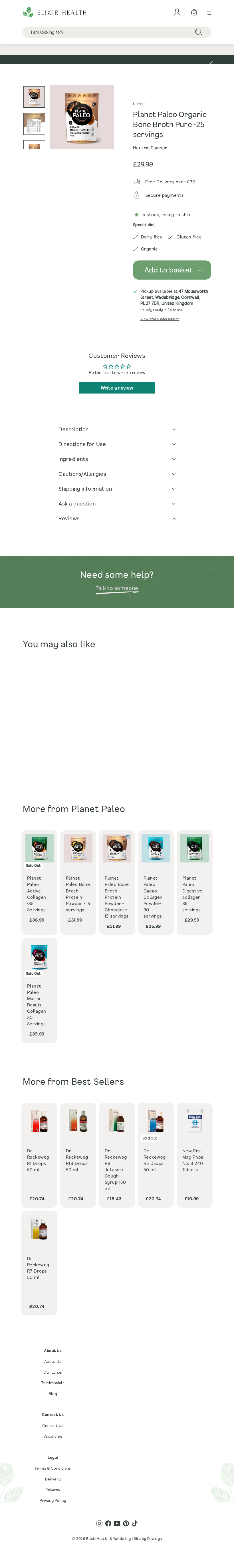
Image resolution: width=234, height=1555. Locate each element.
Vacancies (52, 1436)
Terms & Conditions (53, 1468)
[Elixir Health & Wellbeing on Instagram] (99, 1523)
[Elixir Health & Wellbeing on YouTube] (117, 1523)
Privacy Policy (53, 1500)
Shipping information (85, 488)
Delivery (53, 1479)
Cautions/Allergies (82, 474)
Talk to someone (117, 588)
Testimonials (52, 1383)
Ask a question (77, 503)
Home (138, 104)
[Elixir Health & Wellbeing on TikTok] (135, 1523)
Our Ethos (52, 1372)
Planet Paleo (98, 809)
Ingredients (73, 459)
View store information (159, 319)
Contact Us (53, 1425)
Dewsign (154, 1538)
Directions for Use (82, 444)
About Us (52, 1361)
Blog (53, 1393)
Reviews (69, 518)
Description (73, 429)
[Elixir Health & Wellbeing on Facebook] (108, 1523)
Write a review (117, 387)
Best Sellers (97, 1081)
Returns (52, 1489)
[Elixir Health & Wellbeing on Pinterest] (126, 1523)
